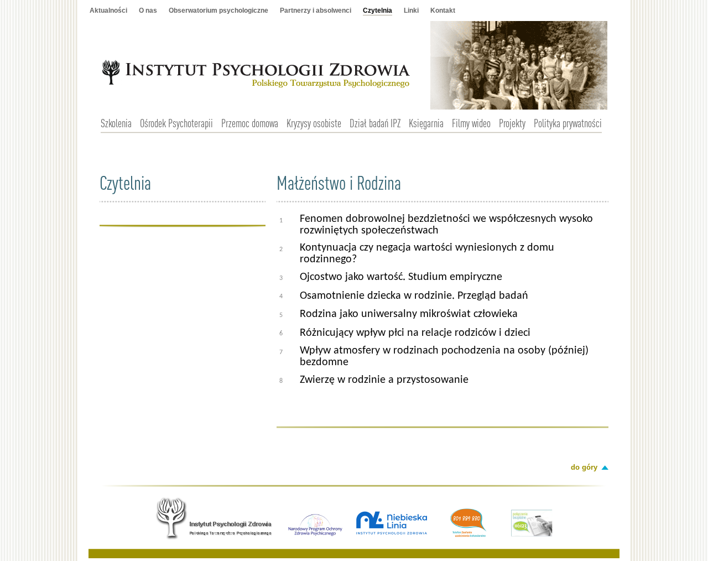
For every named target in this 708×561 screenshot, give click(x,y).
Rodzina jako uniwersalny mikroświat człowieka (409, 314)
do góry (584, 467)
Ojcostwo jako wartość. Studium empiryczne (401, 277)
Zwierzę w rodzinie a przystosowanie (384, 380)
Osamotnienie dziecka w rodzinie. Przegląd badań (414, 296)
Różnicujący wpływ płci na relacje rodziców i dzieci (415, 333)
